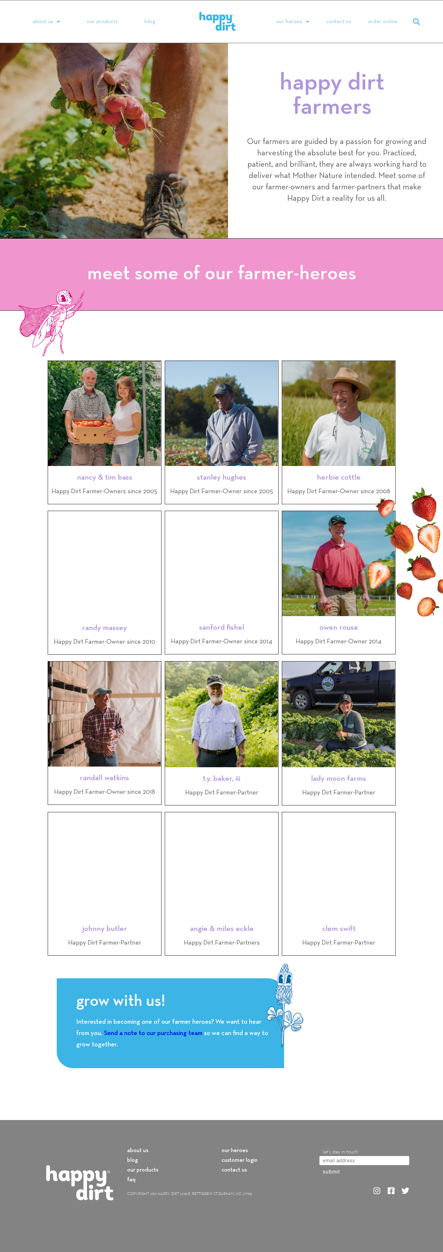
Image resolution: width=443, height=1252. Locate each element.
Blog (150, 21)
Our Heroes (289, 21)
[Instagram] (377, 1191)
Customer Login (239, 1160)
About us (137, 1150)
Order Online (383, 21)
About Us (43, 21)
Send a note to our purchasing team (153, 1033)
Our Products (102, 21)
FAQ (131, 1180)
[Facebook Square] (391, 1191)
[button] (416, 21)
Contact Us (339, 21)
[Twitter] (405, 1191)
